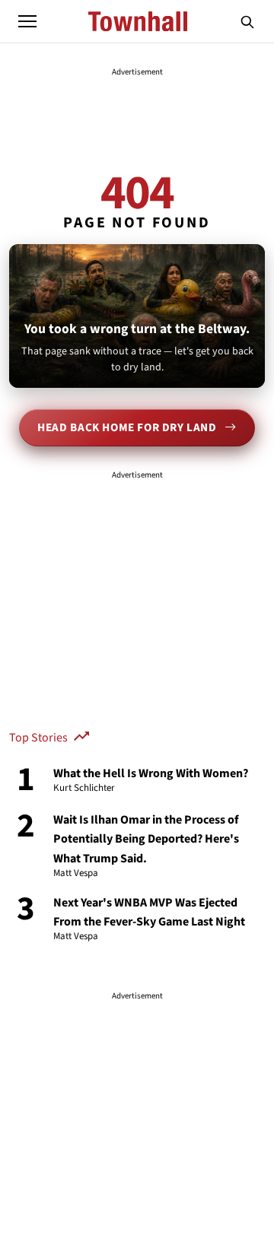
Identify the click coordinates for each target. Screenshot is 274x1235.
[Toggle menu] (27, 21)
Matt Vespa (75, 874)
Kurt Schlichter (84, 789)
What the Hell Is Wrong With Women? (150, 773)
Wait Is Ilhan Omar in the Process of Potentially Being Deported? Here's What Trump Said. (146, 839)
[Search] (247, 21)
